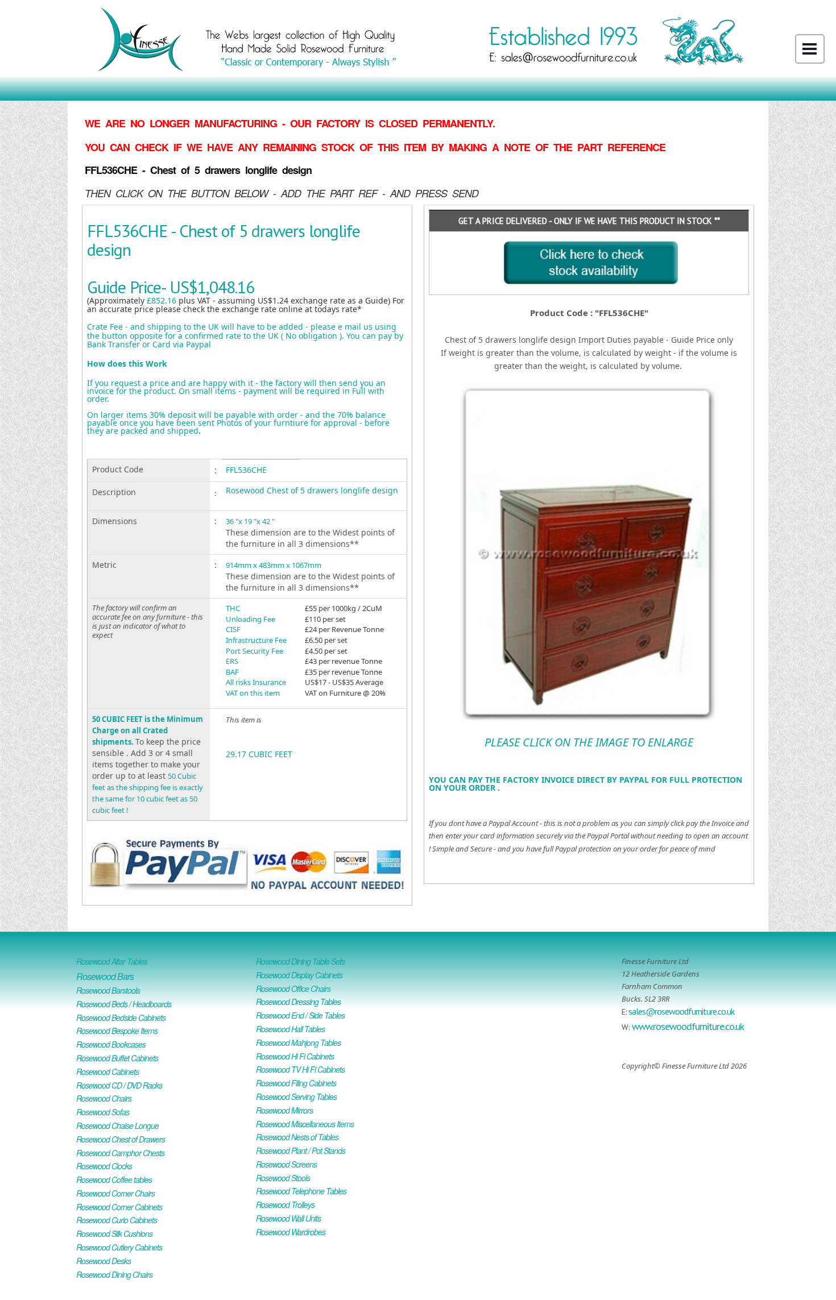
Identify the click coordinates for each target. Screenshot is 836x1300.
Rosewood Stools (283, 1177)
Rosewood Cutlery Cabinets (119, 1247)
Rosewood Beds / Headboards (123, 1004)
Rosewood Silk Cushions (114, 1233)
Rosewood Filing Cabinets (296, 1083)
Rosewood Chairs (103, 1098)
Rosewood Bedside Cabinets (120, 1017)
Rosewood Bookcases (111, 1044)
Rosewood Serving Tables (296, 1096)
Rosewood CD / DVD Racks (119, 1085)
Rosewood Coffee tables (114, 1179)
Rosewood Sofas (102, 1112)
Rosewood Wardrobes (290, 1231)
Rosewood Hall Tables (290, 1029)
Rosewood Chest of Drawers (120, 1139)
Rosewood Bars (105, 976)
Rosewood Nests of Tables (297, 1137)
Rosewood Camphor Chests (120, 1152)
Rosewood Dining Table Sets (300, 961)
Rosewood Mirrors (284, 1110)
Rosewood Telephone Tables (301, 1191)
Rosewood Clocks (104, 1166)
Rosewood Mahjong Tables (298, 1042)
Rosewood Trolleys (285, 1204)
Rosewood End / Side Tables (300, 1015)
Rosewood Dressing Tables (298, 1001)
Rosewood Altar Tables (111, 961)
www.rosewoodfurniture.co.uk (688, 1026)
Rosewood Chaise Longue (117, 1125)
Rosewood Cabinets (107, 1071)
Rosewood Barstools (108, 990)
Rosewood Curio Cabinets (116, 1220)
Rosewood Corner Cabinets (119, 1206)
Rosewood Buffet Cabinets (117, 1058)
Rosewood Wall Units (288, 1218)
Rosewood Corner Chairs (115, 1193)
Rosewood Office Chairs (293, 988)
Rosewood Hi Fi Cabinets (295, 1056)
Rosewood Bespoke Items (117, 1030)
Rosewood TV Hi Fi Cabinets (300, 1069)
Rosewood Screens (286, 1164)
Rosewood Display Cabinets (299, 975)
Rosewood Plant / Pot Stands (300, 1150)
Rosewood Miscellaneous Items (305, 1123)
